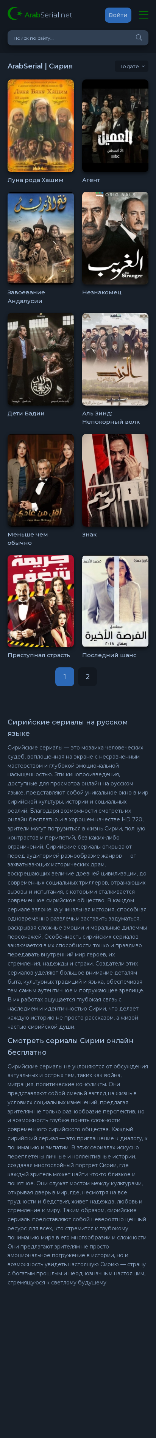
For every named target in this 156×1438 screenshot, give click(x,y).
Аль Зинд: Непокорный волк (111, 418)
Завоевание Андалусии (26, 297)
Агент (91, 179)
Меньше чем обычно (28, 539)
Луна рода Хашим (36, 179)
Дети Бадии (26, 413)
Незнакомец (102, 292)
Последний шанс (109, 655)
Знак (89, 534)
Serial (48, 15)
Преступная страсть (39, 655)
